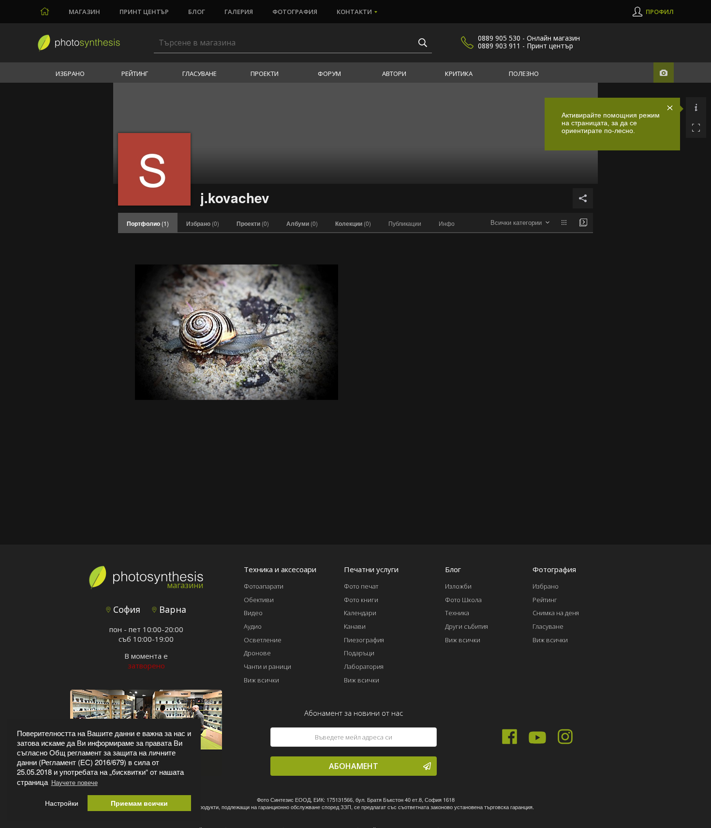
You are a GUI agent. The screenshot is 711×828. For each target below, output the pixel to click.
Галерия (238, 11)
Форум (329, 73)
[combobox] (520, 223)
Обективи (259, 599)
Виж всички (261, 680)
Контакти (354, 11)
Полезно (524, 73)
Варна (171, 609)
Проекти (265, 73)
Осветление (262, 640)
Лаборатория (364, 666)
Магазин (84, 11)
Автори (394, 73)
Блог (196, 11)
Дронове (257, 653)
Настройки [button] (61, 803)
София (125, 609)
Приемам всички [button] (139, 803)
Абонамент (353, 766)
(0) (202, 223)
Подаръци (359, 653)
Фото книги (361, 599)
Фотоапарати (263, 586)
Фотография (294, 11)
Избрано (70, 73)
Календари (360, 612)
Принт (144, 11)
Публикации (404, 223)
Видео (253, 612)
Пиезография (364, 640)
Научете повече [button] (74, 782)
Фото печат (361, 586)
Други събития (466, 626)
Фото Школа (463, 599)
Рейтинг (134, 73)
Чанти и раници (267, 666)
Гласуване (199, 73)
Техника (457, 612)
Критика (459, 73)
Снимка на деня (556, 612)
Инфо (447, 223)
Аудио (253, 626)
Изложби (458, 586)
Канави (355, 626)
